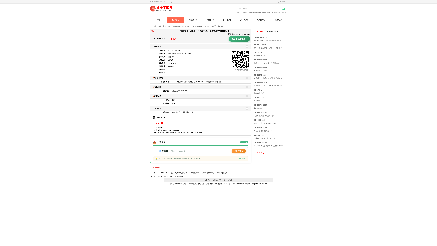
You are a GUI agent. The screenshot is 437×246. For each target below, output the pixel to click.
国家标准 (193, 20)
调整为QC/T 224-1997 (180, 91)
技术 (191, 112)
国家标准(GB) (182, 26)
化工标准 (227, 20)
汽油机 (183, 112)
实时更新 (222, 180)
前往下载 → (239, 151)
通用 (187, 112)
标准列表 (176, 20)
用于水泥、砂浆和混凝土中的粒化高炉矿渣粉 (256, 12)
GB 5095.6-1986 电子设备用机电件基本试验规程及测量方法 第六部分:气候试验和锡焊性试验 (192, 173)
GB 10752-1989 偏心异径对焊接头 (170, 176)
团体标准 (278, 20)
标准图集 (261, 20)
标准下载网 (176, 11)
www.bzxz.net (240, 184)
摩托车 (178, 112)
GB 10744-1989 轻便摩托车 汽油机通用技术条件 (206, 26)
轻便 (173, 112)
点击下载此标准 (240, 39)
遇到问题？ (242, 159)
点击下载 (159, 123)
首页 (159, 20)
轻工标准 (244, 20)
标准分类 (171, 26)
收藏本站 (215, 180)
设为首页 (208, 180)
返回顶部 (229, 180)
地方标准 (210, 20)
